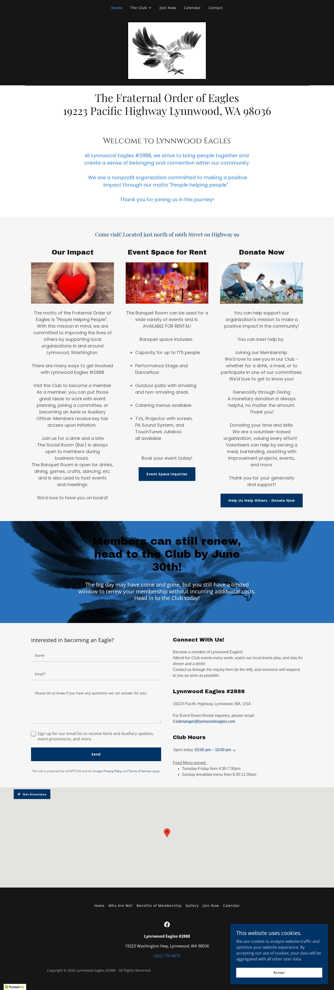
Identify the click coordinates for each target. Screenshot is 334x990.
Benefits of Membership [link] (159, 905)
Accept (279, 972)
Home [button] (99, 905)
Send (96, 754)
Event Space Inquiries (167, 474)
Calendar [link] (192, 7)
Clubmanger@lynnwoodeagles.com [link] (204, 721)
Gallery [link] (192, 905)
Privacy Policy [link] (112, 771)
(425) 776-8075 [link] (167, 955)
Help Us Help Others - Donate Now (261, 500)
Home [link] (116, 7)
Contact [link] (216, 7)
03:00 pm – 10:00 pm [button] (213, 750)
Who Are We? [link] (121, 905)
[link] (167, 50)
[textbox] (96, 655)
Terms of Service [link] (139, 771)
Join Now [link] (168, 7)
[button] (141, 8)
